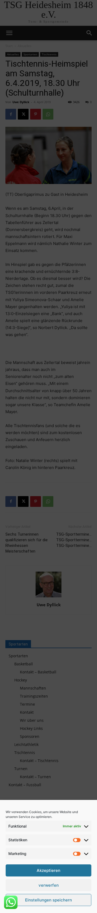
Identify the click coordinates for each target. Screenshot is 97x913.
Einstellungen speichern (48, 900)
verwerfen (49, 885)
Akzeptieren (48, 870)
